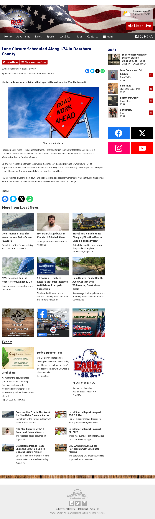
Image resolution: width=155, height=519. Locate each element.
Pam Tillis (125, 85)
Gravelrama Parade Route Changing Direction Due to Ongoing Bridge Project (87, 237)
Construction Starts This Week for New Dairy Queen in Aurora (17, 237)
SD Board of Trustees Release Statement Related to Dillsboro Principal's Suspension (52, 283)
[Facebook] (137, 36)
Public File (94, 509)
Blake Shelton (129, 60)
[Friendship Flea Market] (18, 322)
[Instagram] (146, 36)
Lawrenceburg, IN (141, 11)
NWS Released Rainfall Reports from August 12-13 (17, 280)
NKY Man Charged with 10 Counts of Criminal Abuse (51, 235)
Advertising (23, 36)
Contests (92, 36)
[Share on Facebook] (87, 71)
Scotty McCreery (129, 97)
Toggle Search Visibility (151, 37)
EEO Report (82, 509)
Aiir (86, 513)
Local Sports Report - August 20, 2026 (85, 430)
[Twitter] (78, 503)
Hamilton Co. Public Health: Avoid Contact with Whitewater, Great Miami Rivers (88, 283)
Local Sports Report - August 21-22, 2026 (85, 414)
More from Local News (35, 62)
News (38, 36)
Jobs (79, 36)
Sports (50, 36)
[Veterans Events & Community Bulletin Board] (89, 322)
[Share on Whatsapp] (103, 71)
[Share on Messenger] (92, 71)
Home (8, 36)
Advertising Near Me (65, 509)
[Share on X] (97, 71)
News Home (12, 62)
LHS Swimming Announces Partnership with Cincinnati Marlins (84, 448)
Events (7, 342)
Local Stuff (65, 36)
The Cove (20, 400)
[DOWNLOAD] (151, 75)
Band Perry (126, 109)
